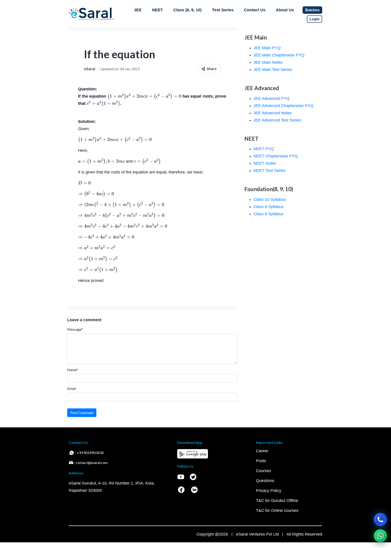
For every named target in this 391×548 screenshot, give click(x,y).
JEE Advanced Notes (272, 113)
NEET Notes (264, 163)
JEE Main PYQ (267, 48)
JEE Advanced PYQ (271, 98)
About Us (285, 10)
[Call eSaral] (380, 519)
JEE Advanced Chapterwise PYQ (283, 105)
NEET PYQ (263, 149)
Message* (75, 329)
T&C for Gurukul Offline (277, 500)
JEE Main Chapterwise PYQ (278, 55)
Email (71, 388)
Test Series (223, 10)
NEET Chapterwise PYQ (275, 156)
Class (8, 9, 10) (187, 10)
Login (314, 19)
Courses (263, 470)
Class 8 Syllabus (268, 214)
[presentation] (144, 96)
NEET (157, 10)
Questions (265, 480)
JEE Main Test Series (272, 69)
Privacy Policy (268, 490)
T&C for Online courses (277, 510)
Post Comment (81, 412)
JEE (138, 10)
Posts (261, 461)
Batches (312, 10)
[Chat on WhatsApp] (380, 535)
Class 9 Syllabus (268, 206)
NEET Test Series (269, 170)
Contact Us (254, 10)
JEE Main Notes (268, 62)
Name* (72, 370)
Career (262, 451)
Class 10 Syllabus (269, 199)
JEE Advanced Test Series (277, 120)
